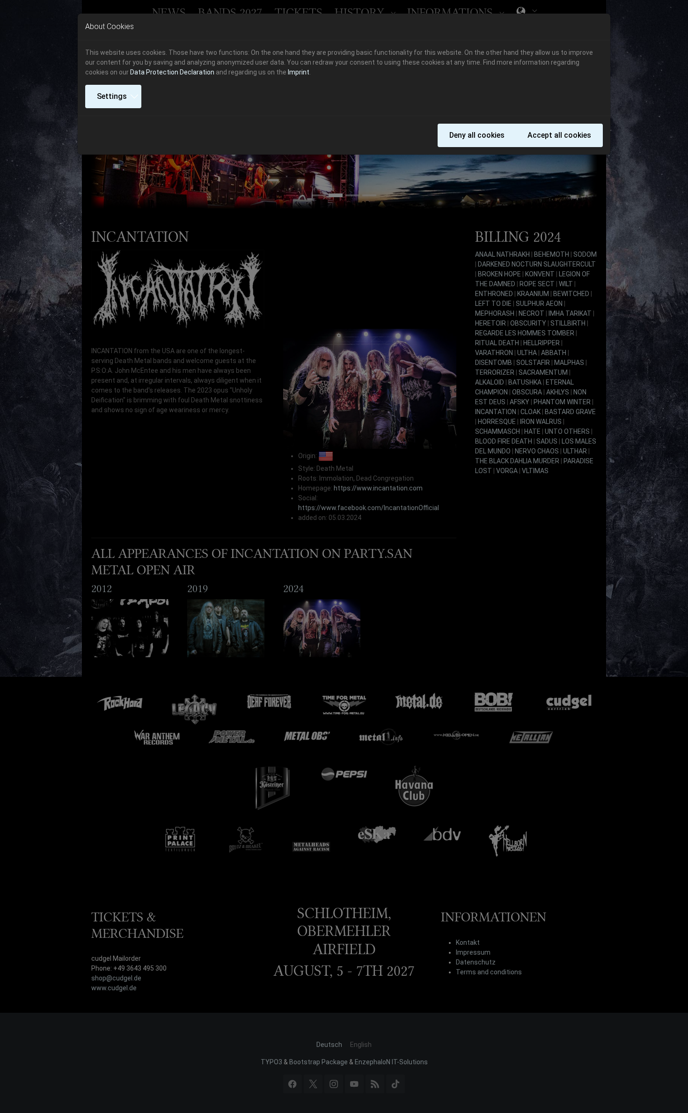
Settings (112, 96)
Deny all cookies (477, 135)
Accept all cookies (559, 135)
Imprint (298, 72)
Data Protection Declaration (172, 72)
